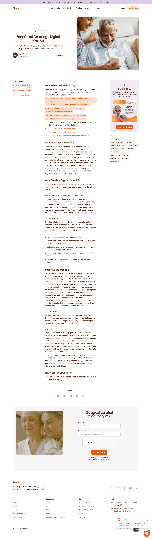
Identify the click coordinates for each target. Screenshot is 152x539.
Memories (129, 142)
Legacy (124, 139)
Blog (47, 510)
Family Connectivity (117, 142)
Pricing (15, 506)
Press (48, 513)
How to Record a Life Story (22, 85)
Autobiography (115, 139)
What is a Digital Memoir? (21, 88)
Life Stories (59, 55)
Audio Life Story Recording (119, 155)
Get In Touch (83, 513)
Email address (83, 431)
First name (82, 422)
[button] (68, 8)
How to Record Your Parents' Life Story (60, 132)
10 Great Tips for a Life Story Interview (60, 128)
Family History (115, 161)
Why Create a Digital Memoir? (22, 92)
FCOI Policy (83, 517)
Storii (65, 379)
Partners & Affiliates (20, 517)
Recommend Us (19, 513)
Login (123, 8)
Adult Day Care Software (55, 517)
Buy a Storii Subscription (21, 95)
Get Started (106, 2)
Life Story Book (132, 145)
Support (49, 506)
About (15, 502)
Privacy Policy (105, 460)
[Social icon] (57, 396)
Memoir (112, 145)
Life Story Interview (117, 149)
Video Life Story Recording (119, 158)
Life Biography (130, 149)
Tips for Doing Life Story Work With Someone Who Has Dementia (70, 135)
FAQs (48, 502)
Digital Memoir (115, 152)
